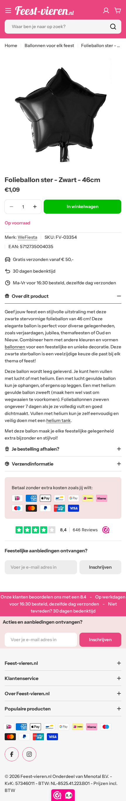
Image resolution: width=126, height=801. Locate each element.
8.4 (83, 597)
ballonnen (15, 347)
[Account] (106, 10)
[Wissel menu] (8, 10)
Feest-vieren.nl (36, 776)
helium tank (58, 420)
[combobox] (63, 27)
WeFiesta (27, 237)
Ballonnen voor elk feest (49, 45)
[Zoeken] (113, 26)
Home (11, 45)
